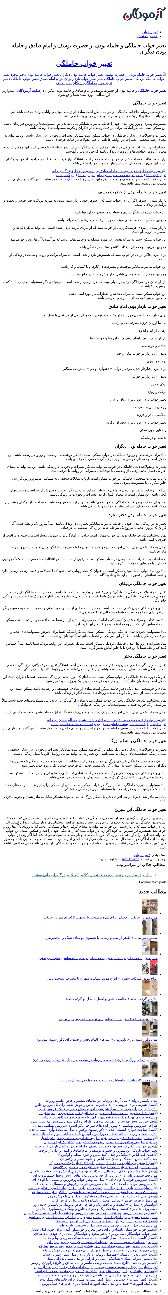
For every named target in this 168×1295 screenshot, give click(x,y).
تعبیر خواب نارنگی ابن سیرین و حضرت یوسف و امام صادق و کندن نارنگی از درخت (98, 1150)
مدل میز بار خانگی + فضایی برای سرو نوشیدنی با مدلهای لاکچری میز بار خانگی (101, 917)
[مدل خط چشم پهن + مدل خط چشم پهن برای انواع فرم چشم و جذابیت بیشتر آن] (98, 1113)
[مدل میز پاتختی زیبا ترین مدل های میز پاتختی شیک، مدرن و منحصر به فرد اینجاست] (96, 1271)
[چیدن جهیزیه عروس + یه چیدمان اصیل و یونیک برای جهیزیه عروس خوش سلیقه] (98, 1246)
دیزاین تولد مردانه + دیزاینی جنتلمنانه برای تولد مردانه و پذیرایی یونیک (108, 1019)
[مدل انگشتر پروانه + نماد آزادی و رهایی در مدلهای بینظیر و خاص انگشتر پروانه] (150, 1096)
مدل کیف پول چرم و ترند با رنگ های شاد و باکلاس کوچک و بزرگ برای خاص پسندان (92, 875)
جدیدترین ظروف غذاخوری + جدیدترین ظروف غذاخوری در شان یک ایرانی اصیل (101, 1142)
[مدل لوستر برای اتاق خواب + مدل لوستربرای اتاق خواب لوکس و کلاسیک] (103, 1163)
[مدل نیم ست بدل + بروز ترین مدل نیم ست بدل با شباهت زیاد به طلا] (107, 1221)
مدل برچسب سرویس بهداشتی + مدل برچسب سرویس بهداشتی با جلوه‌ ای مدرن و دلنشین (92, 1217)
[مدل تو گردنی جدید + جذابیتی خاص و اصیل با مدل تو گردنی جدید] (150, 994)
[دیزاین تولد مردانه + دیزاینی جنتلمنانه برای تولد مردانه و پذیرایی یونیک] (150, 1015)
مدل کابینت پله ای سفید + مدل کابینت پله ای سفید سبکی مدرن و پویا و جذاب (102, 1242)
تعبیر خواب (150, 32)
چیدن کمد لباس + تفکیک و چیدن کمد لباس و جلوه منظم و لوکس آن (109, 1159)
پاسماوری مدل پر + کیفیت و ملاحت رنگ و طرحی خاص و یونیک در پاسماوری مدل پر (97, 1209)
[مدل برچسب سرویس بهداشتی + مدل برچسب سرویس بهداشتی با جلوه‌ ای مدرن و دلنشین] (91, 1213)
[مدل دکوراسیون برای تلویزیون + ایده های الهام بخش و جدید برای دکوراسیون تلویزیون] (150, 1035)
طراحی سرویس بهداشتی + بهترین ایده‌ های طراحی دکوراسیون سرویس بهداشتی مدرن (95, 1125)
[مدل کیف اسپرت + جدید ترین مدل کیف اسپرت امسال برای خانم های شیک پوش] (98, 1279)
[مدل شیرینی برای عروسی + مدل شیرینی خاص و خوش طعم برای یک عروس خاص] (96, 1105)
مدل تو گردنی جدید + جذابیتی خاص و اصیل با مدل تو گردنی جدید (112, 999)
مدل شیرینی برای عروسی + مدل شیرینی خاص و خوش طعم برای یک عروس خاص (98, 1109)
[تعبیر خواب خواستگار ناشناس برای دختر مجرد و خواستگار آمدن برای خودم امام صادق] (94, 1229)
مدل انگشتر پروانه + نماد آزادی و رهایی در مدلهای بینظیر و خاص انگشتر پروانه (102, 1100)
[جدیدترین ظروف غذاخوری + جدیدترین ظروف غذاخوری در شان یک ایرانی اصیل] (99, 1138)
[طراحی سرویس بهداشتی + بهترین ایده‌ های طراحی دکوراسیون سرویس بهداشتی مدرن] (94, 1121)
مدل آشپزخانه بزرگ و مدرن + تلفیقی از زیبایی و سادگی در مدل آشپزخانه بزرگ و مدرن (95, 1060)
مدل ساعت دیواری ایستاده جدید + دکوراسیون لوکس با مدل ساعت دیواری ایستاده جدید (95, 1134)
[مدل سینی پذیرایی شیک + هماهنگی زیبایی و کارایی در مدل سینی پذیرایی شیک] (100, 1254)
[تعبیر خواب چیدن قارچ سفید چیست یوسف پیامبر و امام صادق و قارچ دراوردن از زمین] (94, 1263)
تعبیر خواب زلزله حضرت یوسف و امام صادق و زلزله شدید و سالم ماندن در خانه (108, 724)
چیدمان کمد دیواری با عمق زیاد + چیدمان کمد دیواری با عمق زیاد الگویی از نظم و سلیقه (95, 1192)
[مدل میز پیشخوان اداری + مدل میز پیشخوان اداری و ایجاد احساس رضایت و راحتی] (150, 954)
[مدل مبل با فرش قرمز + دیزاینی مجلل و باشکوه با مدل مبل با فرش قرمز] (102, 1196)
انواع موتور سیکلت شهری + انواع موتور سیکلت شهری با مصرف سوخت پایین (102, 978)
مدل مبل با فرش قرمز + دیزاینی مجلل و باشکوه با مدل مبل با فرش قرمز (104, 1200)
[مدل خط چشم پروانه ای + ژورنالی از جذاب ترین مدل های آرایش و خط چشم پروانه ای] (94, 1171)
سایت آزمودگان (28, 90)
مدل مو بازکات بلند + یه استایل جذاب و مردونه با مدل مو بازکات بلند (109, 1080)
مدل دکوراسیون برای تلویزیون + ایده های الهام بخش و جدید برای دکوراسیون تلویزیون (97, 1039)
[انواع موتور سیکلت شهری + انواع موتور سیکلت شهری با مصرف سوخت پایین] (150, 974)
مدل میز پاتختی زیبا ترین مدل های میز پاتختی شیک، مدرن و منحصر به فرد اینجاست (98, 1275)
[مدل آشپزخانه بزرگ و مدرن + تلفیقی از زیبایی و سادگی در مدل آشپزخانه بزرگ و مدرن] (150, 1055)
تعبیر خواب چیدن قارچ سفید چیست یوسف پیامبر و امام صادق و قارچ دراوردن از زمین (96, 1267)
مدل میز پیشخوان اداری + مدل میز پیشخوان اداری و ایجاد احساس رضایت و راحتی (98, 958)
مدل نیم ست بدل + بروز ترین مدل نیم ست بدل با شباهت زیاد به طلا (109, 1225)
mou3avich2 (130, 859)
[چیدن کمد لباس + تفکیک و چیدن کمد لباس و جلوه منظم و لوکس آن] (107, 1154)
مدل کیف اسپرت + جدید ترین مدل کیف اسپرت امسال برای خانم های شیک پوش (100, 1283)
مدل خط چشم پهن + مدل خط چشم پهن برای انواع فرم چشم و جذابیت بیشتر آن (100, 1117)
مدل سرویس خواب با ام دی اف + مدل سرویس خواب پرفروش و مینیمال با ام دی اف (96, 1184)
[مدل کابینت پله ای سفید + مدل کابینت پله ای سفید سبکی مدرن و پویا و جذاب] (100, 1238)
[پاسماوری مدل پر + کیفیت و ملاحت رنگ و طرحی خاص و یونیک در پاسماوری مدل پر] (95, 1204)
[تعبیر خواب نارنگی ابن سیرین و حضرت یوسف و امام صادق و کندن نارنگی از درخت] (96, 1146)
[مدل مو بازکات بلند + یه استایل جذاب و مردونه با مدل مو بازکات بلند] (150, 1076)
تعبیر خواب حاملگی (84, 63)
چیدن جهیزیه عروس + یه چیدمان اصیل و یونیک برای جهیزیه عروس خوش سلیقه (100, 1250)
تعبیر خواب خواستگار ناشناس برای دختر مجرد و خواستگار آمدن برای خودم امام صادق (96, 1233)
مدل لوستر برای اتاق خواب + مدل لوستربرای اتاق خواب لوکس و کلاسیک (105, 1167)
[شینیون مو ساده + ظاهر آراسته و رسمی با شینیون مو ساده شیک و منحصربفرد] (150, 933)
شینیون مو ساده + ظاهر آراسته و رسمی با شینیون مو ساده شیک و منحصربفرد (101, 938)
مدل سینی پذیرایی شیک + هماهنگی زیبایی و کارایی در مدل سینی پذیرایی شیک (102, 1258)
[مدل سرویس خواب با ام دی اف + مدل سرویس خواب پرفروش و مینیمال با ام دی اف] (94, 1179)
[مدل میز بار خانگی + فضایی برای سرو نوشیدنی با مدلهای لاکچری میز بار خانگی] (150, 913)
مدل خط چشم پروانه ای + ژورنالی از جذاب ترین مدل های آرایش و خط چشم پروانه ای (95, 1175)
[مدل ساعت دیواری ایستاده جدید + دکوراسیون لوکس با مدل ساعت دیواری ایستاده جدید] (93, 1129)
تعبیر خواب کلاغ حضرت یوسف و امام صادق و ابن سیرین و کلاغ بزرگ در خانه (111, 175)
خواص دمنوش (147, 36)
